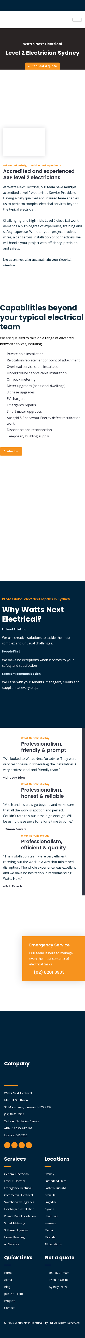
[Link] (29, 1145)
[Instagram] (14, 1145)
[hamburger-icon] (77, 20)
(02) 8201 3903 (49, 972)
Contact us (11, 451)
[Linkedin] (22, 1145)
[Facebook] (7, 1145)
